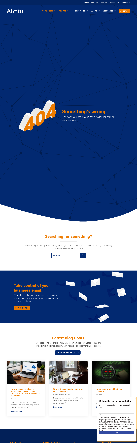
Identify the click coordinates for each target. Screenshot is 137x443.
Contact (124, 11)
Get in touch (21, 308)
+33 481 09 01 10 (91, 2)
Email (19, 399)
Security (67, 394)
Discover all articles (67, 353)
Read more (15, 411)
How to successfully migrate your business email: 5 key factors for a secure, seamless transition (25, 392)
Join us (104, 2)
